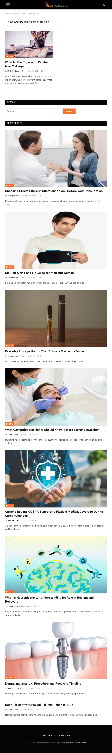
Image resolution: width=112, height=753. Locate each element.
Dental (9, 424)
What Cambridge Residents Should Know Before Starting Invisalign (52, 430)
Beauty (9, 56)
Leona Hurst (13, 278)
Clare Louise (13, 434)
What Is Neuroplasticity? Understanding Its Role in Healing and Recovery (49, 599)
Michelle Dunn (13, 71)
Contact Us (49, 735)
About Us (64, 735)
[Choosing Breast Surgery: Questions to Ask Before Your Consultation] (56, 158)
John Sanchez (13, 520)
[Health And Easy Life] (55, 4)
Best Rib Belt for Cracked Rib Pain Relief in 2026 (39, 705)
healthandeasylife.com (76, 743)
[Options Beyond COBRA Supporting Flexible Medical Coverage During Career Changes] (56, 478)
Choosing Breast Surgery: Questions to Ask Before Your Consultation (54, 191)
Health (9, 185)
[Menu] (8, 4)
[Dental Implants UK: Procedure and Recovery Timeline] (56, 650)
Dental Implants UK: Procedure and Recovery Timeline (43, 683)
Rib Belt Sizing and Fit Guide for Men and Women (39, 273)
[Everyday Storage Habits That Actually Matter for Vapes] (56, 318)
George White (13, 196)
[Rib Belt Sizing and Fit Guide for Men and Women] (56, 240)
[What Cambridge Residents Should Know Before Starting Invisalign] (56, 397)
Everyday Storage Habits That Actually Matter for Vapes (45, 351)
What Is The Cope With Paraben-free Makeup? (27, 64)
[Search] (104, 4)
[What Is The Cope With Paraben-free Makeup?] (29, 44)
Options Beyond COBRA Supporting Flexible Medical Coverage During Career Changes (54, 513)
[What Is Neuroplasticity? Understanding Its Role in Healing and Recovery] (56, 564)
